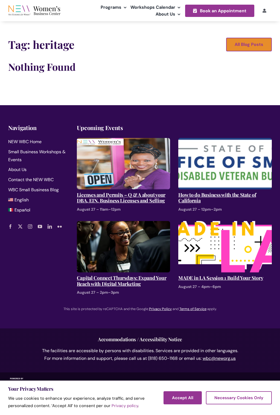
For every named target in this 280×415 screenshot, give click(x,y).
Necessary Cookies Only (238, 398)
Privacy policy (125, 405)
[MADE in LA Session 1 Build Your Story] (225, 225)
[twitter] (20, 226)
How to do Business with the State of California (217, 198)
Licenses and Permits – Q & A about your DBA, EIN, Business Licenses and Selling (121, 198)
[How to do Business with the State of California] (225, 142)
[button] (219, 11)
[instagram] (30, 226)
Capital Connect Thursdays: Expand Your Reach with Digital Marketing (122, 281)
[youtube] (40, 226)
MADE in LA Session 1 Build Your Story (220, 278)
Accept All (182, 398)
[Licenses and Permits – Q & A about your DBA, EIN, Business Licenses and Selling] (123, 142)
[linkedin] (50, 226)
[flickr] (59, 226)
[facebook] (10, 226)
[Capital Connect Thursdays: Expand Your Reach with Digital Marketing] (123, 225)
